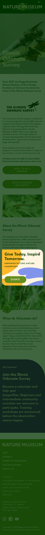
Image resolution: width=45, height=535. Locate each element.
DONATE (15, 279)
